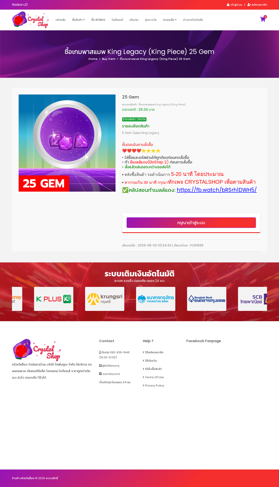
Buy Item (109, 58)
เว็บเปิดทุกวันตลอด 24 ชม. (115, 382)
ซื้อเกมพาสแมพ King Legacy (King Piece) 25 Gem (139, 52)
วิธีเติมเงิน (150, 361)
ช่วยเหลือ (169, 20)
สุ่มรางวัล (151, 20)
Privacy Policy (154, 385)
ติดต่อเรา (18, 4)
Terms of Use (154, 377)
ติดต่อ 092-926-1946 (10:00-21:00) (114, 354)
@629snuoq (110, 366)
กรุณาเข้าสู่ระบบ (191, 223)
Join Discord (111, 374)
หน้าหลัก (61, 20)
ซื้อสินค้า (77, 20)
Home (92, 58)
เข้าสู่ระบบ (236, 5)
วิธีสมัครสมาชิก (153, 352)
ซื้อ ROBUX (98, 20)
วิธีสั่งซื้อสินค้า (153, 369)
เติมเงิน (133, 20)
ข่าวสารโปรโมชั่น (193, 20)
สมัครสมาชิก (259, 5)
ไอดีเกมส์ (117, 20)
